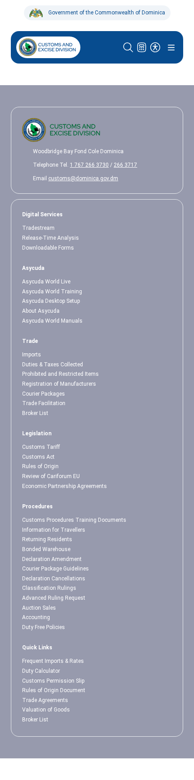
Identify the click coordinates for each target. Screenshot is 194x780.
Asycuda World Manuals (52, 321)
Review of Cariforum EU (51, 476)
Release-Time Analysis (50, 238)
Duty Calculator (41, 671)
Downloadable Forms (48, 248)
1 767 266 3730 (89, 165)
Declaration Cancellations (53, 578)
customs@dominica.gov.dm (83, 178)
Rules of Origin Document (53, 690)
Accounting (36, 617)
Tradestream (38, 228)
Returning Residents (47, 539)
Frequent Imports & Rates (53, 661)
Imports (31, 354)
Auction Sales (39, 608)
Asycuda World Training (52, 291)
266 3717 (125, 165)
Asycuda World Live (46, 281)
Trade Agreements (45, 700)
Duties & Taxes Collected (52, 364)
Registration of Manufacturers (59, 384)
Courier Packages (43, 394)
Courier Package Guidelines (55, 569)
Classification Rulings (49, 588)
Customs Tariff (41, 447)
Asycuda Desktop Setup (51, 301)
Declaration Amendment (52, 559)
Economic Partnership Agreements (64, 486)
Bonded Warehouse (46, 549)
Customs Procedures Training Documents (74, 520)
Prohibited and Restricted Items (60, 374)
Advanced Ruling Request (53, 598)
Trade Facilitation (43, 403)
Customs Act (38, 457)
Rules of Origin (40, 466)
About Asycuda (41, 311)
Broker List (35, 413)
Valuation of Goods (46, 710)
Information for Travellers (53, 530)
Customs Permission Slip (53, 681)
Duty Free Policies (43, 627)
